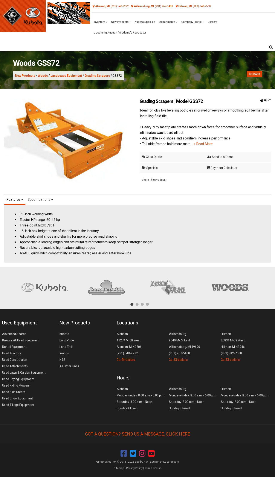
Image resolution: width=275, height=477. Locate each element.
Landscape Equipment (66, 75)
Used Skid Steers (13, 392)
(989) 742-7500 (202, 6)
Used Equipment (19, 323)
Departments (167, 21)
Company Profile (191, 21)
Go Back (254, 74)
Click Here (178, 434)
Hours (123, 378)
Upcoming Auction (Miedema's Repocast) (120, 32)
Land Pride (67, 340)
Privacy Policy (134, 468)
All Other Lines (69, 366)
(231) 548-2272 (120, 6)
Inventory (99, 21)
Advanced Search (14, 334)
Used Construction (14, 359)
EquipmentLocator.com (164, 461)
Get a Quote (153, 157)
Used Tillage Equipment (18, 405)
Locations (127, 323)
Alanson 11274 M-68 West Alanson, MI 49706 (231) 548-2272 (129, 346)
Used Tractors (11, 353)
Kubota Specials (145, 21)
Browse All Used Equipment (21, 340)
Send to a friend (222, 157)
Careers (212, 21)
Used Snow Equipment (17, 398)
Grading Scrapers (97, 75)
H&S (62, 359)
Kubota (64, 334)
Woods (43, 75)
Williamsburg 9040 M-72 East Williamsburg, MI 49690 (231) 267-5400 (184, 346)
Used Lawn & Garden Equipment (24, 372)
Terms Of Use (153, 468)
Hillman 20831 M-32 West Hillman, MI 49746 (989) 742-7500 (233, 346)
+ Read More (203, 144)
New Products (120, 21)
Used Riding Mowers (16, 385)
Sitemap (119, 468)
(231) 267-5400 (164, 6)
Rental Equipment (14, 347)
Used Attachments (15, 366)
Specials (152, 168)
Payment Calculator (223, 168)
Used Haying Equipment (18, 379)
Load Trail (66, 347)
